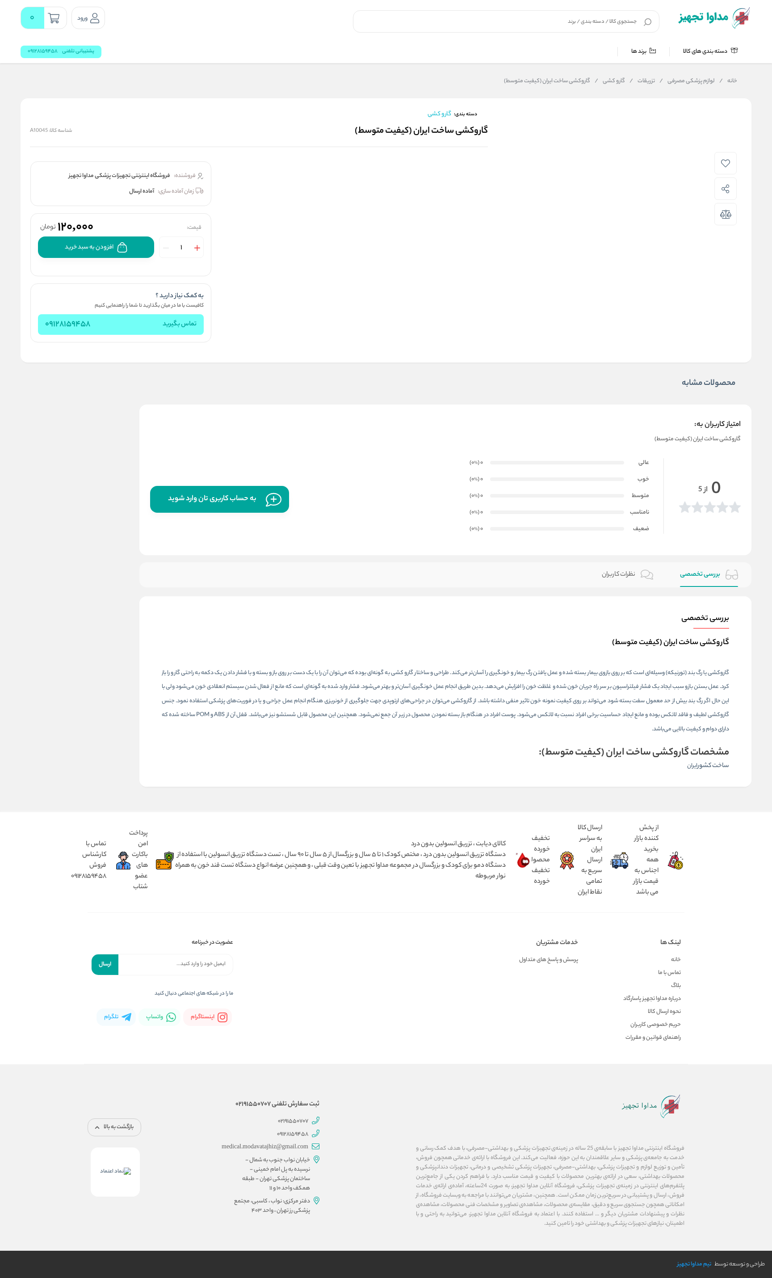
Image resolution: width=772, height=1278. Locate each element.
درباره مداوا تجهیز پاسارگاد (652, 999)
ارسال (105, 964)
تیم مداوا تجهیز (694, 1264)
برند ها (639, 51)
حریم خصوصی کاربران (655, 1024)
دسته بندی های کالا (705, 51)
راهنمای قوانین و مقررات (653, 1037)
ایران (692, 766)
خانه (728, 81)
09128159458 (67, 324)
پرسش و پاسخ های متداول (548, 960)
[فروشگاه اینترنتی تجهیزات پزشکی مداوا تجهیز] (713, 17)
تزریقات (642, 81)
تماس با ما (669, 973)
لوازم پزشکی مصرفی (687, 81)
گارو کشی (610, 81)
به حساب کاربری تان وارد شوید (212, 499)
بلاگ (676, 986)
